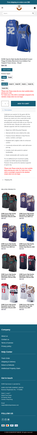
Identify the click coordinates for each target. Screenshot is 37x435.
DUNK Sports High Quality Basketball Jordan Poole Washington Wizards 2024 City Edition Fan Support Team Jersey (8, 277)
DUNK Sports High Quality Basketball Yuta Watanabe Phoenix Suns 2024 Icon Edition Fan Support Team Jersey (26, 216)
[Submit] (33, 13)
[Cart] (35, 8)
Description (8, 110)
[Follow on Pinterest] (8, 419)
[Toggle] (2, 110)
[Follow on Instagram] (5, 419)
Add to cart (23, 104)
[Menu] (2, 8)
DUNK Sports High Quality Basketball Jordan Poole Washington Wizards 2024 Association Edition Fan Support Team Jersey (8, 307)
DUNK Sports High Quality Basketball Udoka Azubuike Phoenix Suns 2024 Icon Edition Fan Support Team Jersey (9, 247)
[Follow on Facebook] (2, 419)
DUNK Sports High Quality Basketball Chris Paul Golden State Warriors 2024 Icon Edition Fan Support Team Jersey (27, 247)
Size (2, 80)
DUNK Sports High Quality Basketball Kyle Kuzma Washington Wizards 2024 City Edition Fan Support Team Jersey (8, 216)
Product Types (5, 73)
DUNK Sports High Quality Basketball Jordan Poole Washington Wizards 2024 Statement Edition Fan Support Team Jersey (26, 277)
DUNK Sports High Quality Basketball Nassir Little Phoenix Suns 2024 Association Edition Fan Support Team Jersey (26, 307)
